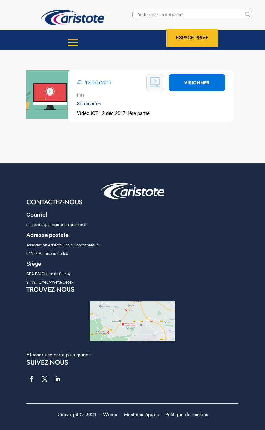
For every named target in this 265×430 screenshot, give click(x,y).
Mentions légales (141, 414)
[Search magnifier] (247, 14)
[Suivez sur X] (44, 379)
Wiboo (110, 414)
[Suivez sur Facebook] (31, 379)
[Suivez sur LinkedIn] (57, 379)
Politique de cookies (186, 414)
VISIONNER (196, 82)
